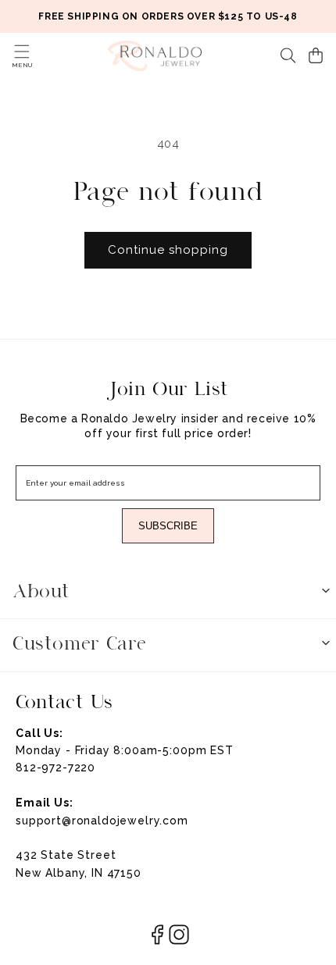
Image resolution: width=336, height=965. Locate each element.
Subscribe (168, 526)
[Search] (288, 55)
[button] (21, 51)
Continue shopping (168, 250)
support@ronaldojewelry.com (102, 820)
